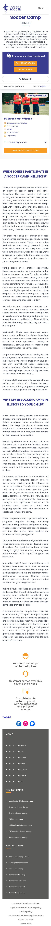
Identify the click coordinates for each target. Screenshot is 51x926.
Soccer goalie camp (17, 875)
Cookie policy (25, 911)
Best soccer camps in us (18, 857)
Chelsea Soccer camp (18, 813)
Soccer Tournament (17, 887)
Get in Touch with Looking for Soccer (25, 915)
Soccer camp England (18, 769)
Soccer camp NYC (16, 751)
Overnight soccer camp (18, 863)
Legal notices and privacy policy (25, 907)
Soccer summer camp (18, 837)
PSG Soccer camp (16, 819)
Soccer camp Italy (16, 781)
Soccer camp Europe (17, 757)
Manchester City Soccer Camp (21, 801)
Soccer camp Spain (17, 763)
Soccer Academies (16, 893)
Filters (26, 79)
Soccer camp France (17, 775)
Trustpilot (6, 717)
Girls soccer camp (16, 869)
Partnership (25, 923)
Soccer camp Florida (17, 745)
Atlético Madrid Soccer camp (20, 825)
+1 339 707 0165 (25, 919)
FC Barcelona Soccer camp (20, 831)
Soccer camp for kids (17, 881)
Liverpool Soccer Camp (18, 807)
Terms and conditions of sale (25, 903)
